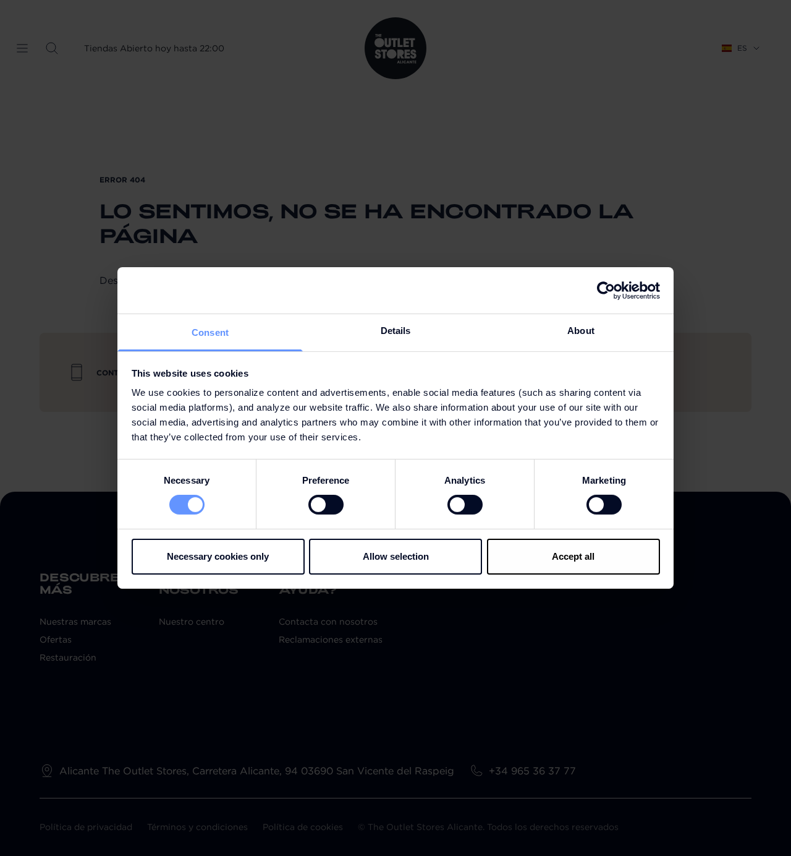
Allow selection (396, 556)
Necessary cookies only (218, 556)
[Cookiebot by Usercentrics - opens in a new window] (606, 290)
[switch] (326, 505)
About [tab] (580, 330)
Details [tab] (396, 330)
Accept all (573, 556)
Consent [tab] (210, 332)
